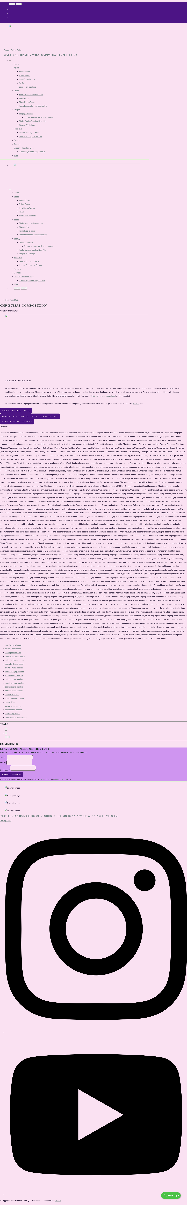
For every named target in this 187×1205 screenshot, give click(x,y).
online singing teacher (14, 679)
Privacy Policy (45, 779)
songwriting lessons (13, 706)
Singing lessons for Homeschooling (38, 117)
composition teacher (13, 710)
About (16, 68)
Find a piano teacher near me (31, 94)
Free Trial (18, 129)
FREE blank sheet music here (102, 396)
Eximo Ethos (24, 75)
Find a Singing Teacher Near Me (32, 121)
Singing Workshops (27, 125)
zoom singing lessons (14, 675)
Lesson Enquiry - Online (29, 133)
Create (58, 1200)
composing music (12, 713)
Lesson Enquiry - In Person (30, 136)
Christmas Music (12, 300)
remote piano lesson (13, 645)
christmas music (12, 694)
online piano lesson (13, 649)
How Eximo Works (27, 79)
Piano (16, 91)
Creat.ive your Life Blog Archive (32, 152)
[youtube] (96, 1195)
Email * (3, 762)
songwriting (10, 702)
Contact (17, 144)
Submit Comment (11, 775)
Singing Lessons (26, 113)
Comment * (5, 770)
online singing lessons (14, 668)
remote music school (14, 691)
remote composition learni (15, 717)
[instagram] (96, 1032)
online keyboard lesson (14, 660)
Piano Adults (24, 98)
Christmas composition (14, 698)
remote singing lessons (14, 671)
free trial (136, 403)
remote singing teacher (14, 683)
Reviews (17, 140)
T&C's (21, 83)
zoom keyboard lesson (14, 664)
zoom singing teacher (14, 687)
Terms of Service (60, 779)
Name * (3, 757)
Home (16, 64)
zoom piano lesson (13, 652)
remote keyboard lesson (15, 656)
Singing (17, 110)
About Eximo (24, 72)
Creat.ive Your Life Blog (23, 148)
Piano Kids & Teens (27, 102)
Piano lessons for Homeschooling (33, 106)
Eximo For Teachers (27, 87)
